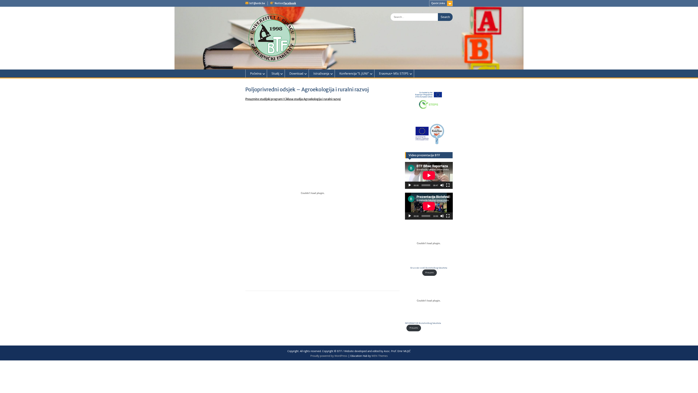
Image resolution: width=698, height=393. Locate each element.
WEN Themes (380, 356)
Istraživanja (321, 74)
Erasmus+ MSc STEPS (393, 74)
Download (296, 74)
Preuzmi (429, 272)
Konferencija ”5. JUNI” (354, 74)
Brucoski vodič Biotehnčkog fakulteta (428, 267)
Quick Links (438, 3)
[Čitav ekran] (448, 185)
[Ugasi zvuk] (442, 185)
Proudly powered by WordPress (328, 356)
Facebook (290, 3)
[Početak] (410, 185)
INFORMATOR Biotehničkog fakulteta (423, 323)
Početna (255, 74)
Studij (275, 74)
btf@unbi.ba (257, 3)
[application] (429, 175)
